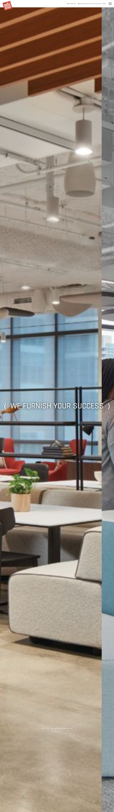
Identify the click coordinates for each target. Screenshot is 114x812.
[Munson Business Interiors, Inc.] (7, 6)
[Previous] (5, 406)
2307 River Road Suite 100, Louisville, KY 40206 (93, 4)
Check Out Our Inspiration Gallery (57, 728)
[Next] (109, 406)
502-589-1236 (72, 4)
